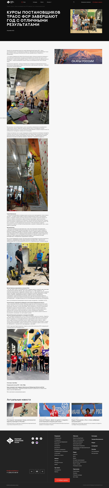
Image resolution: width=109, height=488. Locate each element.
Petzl (43, 387)
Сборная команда (77, 475)
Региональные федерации (60, 442)
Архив (56, 464)
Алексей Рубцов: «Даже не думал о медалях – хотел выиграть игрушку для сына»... (54, 420)
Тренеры (75, 473)
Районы (56, 471)
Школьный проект (77, 443)
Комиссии (56, 443)
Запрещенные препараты (86, 2)
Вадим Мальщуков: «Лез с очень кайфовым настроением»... (85, 420)
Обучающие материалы (79, 445)
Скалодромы (57, 470)
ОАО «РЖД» (23, 385)
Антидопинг (57, 445)
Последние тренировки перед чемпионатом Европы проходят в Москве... (21, 420)
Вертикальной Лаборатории (29, 387)
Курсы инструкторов (78, 438)
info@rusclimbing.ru (12, 470)
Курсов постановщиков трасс (17, 327)
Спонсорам (57, 453)
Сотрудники (57, 440)
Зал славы (75, 477)
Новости (12, 6)
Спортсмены (76, 471)
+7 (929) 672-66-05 (12, 472)
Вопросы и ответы (58, 455)
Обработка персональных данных (12, 485)
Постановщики (95, 451)
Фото (74, 456)
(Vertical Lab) (39, 387)
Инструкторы (95, 453)
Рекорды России (58, 462)
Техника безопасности (97, 439)
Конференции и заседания (61, 451)
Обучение (49, 2)
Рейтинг (42, 2)
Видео (74, 458)
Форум (93, 442)
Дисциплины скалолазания (79, 462)
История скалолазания (78, 460)
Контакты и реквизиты (59, 449)
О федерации (57, 438)
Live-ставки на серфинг (5, 118)
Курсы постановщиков (78, 440)
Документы (57, 447)
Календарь (35, 2)
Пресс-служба (76, 464)
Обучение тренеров (78, 442)
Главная (8, 6)
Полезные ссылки (77, 465)
